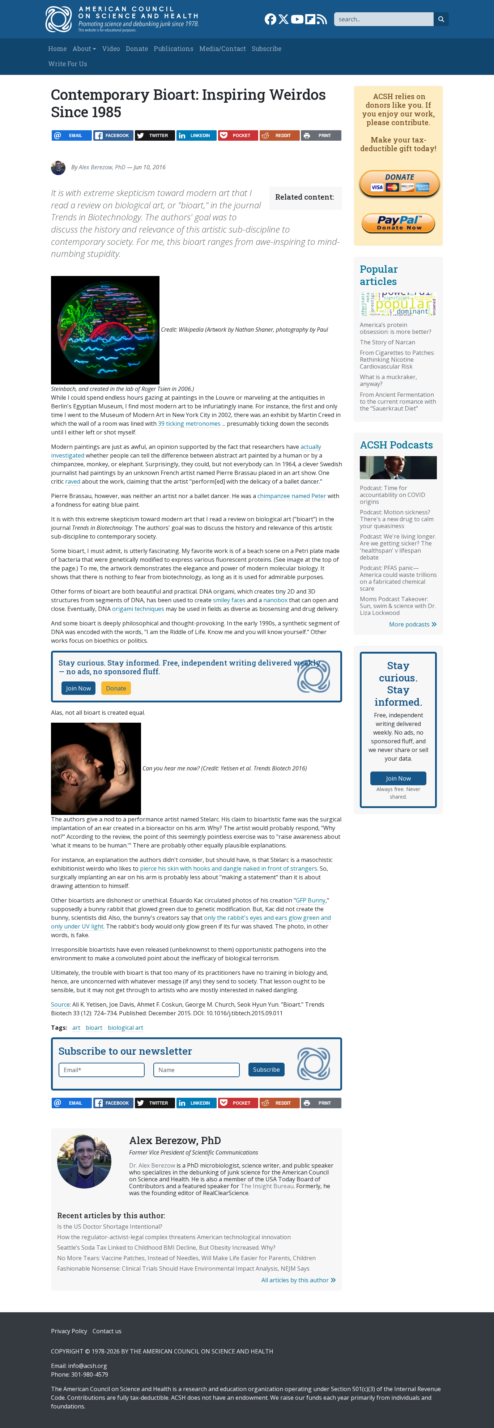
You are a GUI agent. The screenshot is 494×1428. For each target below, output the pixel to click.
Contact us (107, 1331)
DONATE (399, 177)
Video (111, 48)
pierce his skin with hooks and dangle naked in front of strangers (228, 868)
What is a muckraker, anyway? (388, 380)
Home (57, 48)
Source (60, 1004)
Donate (137, 48)
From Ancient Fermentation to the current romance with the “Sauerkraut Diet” (398, 401)
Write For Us (67, 64)
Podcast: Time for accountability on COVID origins (392, 495)
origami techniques (138, 609)
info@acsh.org (87, 1366)
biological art (125, 1028)
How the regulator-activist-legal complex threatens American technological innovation (174, 1237)
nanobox (275, 600)
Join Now (78, 688)
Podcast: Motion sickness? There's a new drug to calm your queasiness (397, 519)
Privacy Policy (69, 1331)
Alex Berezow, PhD (102, 167)
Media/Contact (222, 48)
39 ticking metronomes (189, 424)
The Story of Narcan (387, 342)
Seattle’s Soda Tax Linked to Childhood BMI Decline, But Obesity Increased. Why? (166, 1247)
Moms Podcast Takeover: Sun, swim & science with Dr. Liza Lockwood (398, 606)
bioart (94, 1028)
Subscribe (266, 48)
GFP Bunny (310, 900)
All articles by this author (295, 1280)
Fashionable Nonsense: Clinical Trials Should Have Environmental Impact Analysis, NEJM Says (183, 1268)
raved (72, 481)
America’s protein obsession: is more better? (395, 328)
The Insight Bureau (267, 1186)
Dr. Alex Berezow (152, 1165)
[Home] (126, 19)
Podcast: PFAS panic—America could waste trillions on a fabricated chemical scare (398, 578)
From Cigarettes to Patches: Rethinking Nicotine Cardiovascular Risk (397, 359)
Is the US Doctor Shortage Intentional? (109, 1227)
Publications (173, 48)
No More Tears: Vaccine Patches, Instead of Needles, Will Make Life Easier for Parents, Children (186, 1258)
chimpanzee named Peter (291, 496)
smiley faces (229, 600)
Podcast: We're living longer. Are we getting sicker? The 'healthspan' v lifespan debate (398, 546)
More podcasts (410, 624)
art (76, 1028)
